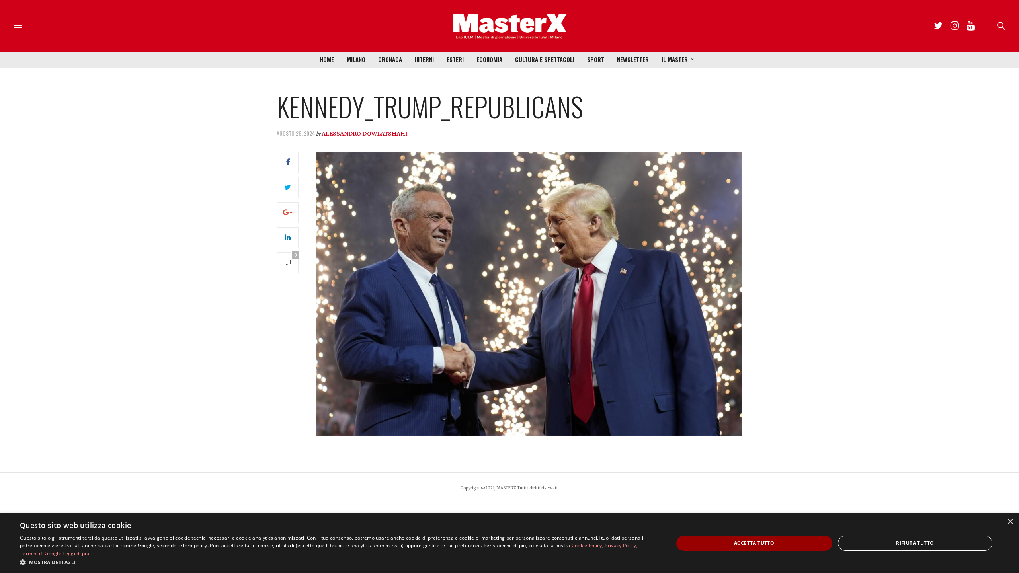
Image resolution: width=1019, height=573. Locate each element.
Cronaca (390, 59)
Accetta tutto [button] (754, 543)
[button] (337, 562)
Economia (489, 59)
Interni (424, 59)
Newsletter (633, 59)
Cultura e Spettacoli (544, 59)
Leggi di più (75, 553)
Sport (595, 59)
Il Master (675, 59)
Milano (356, 59)
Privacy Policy (620, 545)
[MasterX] (509, 26)
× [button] (1010, 522)
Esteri (455, 59)
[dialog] (509, 543)
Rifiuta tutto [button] (915, 543)
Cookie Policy (587, 545)
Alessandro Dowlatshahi (365, 133)
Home (327, 59)
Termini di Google (40, 553)
